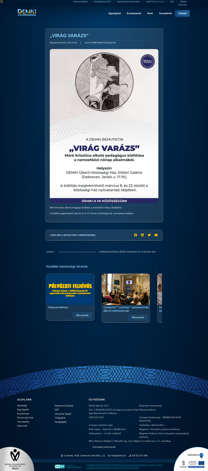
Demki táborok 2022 (99, 405)
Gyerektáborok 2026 (102, 2)
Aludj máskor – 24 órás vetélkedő (105, 433)
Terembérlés (165, 13)
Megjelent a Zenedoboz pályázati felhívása (159, 429)
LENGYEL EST (96, 417)
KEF (172, 2)
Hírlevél (182, 13)
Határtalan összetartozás (150, 405)
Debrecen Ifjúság (80, 2)
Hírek (150, 13)
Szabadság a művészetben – (152, 425)
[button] (135, 235)
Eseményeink (134, 13)
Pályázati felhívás (58, 307)
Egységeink (115, 13)
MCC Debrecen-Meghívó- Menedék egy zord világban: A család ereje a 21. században (130, 441)
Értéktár (183, 2)
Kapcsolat (182, 5)
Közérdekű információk (104, 447)
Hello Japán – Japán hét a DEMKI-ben (107, 429)
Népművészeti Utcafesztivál (128, 2)
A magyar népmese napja (101, 425)
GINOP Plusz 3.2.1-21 (155, 2)
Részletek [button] (82, 315)
